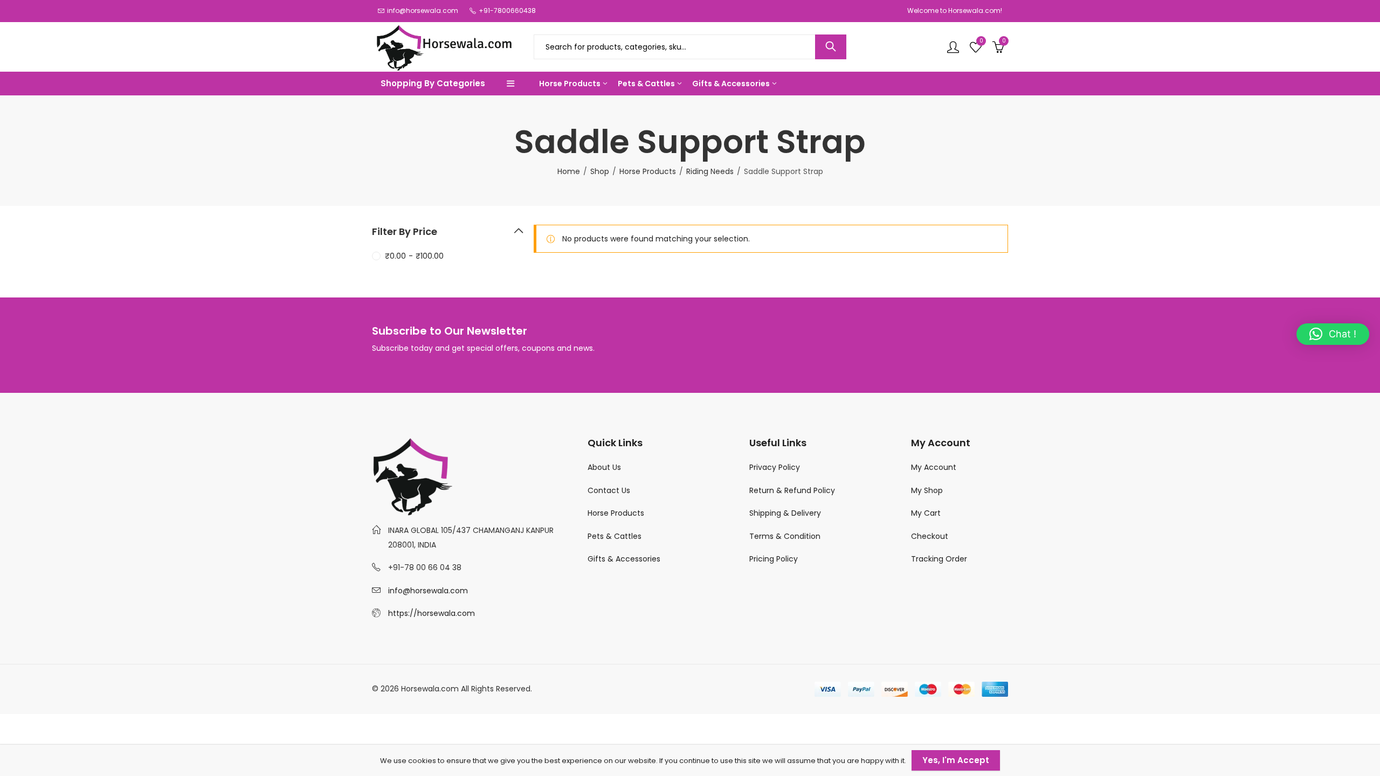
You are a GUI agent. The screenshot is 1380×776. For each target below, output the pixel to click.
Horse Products (647, 171)
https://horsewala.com (431, 613)
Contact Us (609, 490)
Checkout (929, 536)
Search (830, 46)
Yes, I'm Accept (955, 760)
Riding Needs (710, 171)
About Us (604, 467)
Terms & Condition (784, 536)
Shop (599, 171)
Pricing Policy (773, 558)
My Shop (927, 490)
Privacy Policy (774, 467)
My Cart (926, 513)
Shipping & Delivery (786, 513)
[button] (1332, 334)
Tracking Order (939, 558)
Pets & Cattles (614, 536)
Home (568, 171)
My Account (933, 467)
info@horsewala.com (428, 590)
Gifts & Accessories (624, 558)
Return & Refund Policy (792, 490)
